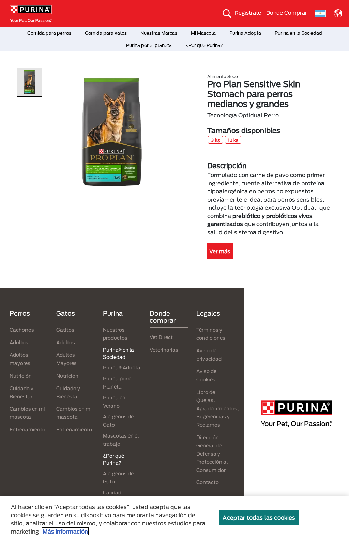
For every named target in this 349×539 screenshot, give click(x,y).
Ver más (219, 251)
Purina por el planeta (149, 45)
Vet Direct (161, 337)
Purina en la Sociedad (298, 33)
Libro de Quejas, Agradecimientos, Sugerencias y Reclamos (217, 408)
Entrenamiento (27, 429)
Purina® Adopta (121, 367)
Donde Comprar (286, 13)
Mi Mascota (203, 33)
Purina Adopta (245, 33)
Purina (113, 313)
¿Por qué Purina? (204, 45)
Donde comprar (163, 317)
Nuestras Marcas (158, 33)
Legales (208, 313)
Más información (65, 531)
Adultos (19, 342)
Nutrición (21, 376)
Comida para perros (49, 33)
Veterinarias (164, 350)
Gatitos (65, 330)
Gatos (65, 313)
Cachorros (22, 330)
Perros (20, 313)
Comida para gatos (106, 33)
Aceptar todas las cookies (259, 517)
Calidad (112, 492)
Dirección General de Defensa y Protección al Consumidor (212, 453)
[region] (174, 517)
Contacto (207, 482)
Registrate (248, 13)
